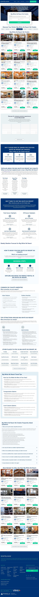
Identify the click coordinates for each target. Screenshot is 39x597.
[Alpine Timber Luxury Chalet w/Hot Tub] (19, 75)
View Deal (9, 50)
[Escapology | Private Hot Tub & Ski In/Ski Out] (19, 511)
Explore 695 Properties (24, 353)
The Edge (24, 181)
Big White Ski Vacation (4, 583)
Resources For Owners (22, 570)
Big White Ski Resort (6, 44)
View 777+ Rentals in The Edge (24, 193)
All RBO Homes (3, 567)
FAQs (14, 573)
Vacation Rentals (3, 568)
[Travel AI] (5, 594)
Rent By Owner (30, 578)
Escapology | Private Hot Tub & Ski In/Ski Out (19, 517)
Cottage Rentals (13, 29)
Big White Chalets (4, 584)
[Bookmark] (11, 34)
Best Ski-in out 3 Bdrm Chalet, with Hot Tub (32, 100)
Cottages (2, 572)
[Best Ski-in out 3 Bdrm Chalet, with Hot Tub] (32, 94)
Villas (8, 569)
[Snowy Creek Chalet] (7, 94)
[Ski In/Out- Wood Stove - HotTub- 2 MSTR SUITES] (7, 473)
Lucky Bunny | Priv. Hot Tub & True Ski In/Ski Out (32, 517)
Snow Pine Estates (6, 480)
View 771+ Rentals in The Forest (5, 193)
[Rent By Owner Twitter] (28, 575)
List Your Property (21, 567)
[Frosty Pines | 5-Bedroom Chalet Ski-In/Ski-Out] (19, 530)
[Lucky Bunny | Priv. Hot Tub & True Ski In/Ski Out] (32, 511)
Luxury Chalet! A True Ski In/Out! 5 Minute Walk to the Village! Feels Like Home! (19, 479)
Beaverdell (3, 44)
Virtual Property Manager (16, 576)
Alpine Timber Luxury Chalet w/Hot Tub (19, 81)
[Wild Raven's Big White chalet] (19, 492)
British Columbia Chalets (5, 581)
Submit (32, 570)
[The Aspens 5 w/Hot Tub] (19, 37)
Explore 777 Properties (5, 353)
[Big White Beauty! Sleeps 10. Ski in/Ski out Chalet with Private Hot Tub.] (32, 473)
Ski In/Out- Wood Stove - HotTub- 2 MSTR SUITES (6, 479)
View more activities (19, 139)
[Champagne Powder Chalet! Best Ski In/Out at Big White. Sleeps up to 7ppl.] (32, 37)
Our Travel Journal (15, 570)
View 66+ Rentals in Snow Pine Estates (14, 193)
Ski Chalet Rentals (19, 29)
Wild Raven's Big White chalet (18, 497)
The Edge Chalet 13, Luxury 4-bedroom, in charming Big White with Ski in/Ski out (6, 517)
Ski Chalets (3, 573)
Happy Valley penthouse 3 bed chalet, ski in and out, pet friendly (6, 498)
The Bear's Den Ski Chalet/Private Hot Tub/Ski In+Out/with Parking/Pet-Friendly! (6, 43)
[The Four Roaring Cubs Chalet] (32, 492)
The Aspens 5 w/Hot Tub (17, 42)
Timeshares (25, 29)
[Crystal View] (32, 56)
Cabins (2, 570)
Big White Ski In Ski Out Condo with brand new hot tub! (19, 62)
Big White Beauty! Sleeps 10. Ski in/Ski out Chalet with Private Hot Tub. (32, 479)
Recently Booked (22, 572)
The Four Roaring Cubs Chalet (31, 497)
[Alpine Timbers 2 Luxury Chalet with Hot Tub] (7, 56)
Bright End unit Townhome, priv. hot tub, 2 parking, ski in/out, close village (19, 100)
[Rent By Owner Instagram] (30, 575)
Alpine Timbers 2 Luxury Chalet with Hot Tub (6, 62)
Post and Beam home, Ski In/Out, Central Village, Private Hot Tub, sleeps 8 (32, 81)
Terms (31, 577)
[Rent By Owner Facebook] (26, 575)
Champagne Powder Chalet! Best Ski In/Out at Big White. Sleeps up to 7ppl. (32, 43)
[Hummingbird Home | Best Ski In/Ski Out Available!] (32, 530)
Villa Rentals (30, 29)
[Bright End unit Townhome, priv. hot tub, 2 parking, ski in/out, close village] (19, 94)
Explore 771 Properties (15, 353)
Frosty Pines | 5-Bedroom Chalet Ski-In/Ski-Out (19, 536)
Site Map (34, 577)
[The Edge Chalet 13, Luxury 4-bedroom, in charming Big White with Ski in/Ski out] (7, 511)
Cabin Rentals (7, 29)
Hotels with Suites (35, 29)
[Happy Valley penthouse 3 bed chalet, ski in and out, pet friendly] (7, 492)
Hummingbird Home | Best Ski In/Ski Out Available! (32, 536)
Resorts (8, 574)
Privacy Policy (28, 577)
